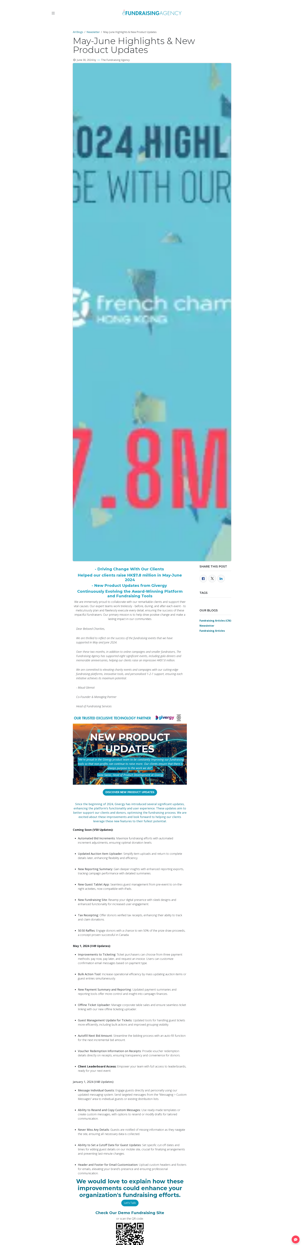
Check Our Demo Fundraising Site (129, 1212)
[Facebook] (203, 578)
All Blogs (78, 32)
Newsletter (93, 32)
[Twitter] (212, 578)
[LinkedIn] (221, 578)
